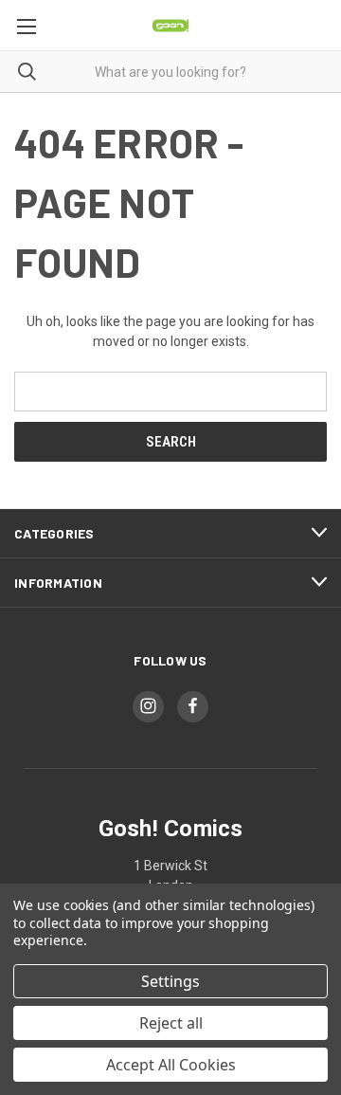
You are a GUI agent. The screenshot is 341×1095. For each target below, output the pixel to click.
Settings (170, 981)
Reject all (171, 1023)
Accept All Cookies (171, 1064)
